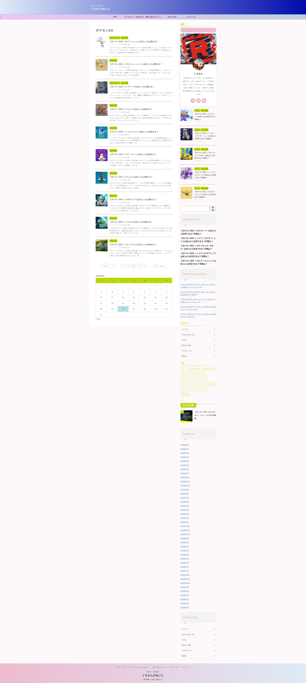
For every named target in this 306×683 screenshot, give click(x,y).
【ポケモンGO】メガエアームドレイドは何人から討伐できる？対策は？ (205, 194)
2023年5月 (184, 603)
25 (156, 266)
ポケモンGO (172, 17)
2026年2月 (184, 469)
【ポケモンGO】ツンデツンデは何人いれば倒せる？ (131, 86)
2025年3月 (184, 514)
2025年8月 (184, 494)
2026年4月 (184, 461)
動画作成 (185, 394)
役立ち (184, 656)
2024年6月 (184, 550)
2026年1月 (184, 473)
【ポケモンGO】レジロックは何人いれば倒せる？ (131, 109)
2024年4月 (184, 559)
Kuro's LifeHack (153, 672)
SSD (189, 374)
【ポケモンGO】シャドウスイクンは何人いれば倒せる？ (133, 131)
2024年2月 (184, 567)
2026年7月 (184, 449)
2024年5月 (184, 554)
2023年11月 (185, 579)
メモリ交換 (210, 384)
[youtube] (198, 100)
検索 (213, 208)
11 (123, 266)
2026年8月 (184, 445)
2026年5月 (184, 457)
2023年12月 (185, 575)
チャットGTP (186, 379)
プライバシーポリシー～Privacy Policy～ (133, 17)
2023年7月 (184, 595)
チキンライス (199, 374)
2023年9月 (184, 587)
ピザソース (186, 384)
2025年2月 (184, 518)
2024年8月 (184, 542)
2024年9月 (184, 538)
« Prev (105, 266)
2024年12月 (185, 526)
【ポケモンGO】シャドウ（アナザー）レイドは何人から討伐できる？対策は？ (205, 136)
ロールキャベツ (200, 389)
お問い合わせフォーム (153, 17)
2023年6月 (184, 599)
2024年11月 (185, 530)
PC (183, 374)
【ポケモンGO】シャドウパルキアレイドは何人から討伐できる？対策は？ (205, 175)
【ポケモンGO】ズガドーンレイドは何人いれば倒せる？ (133, 41)
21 (145, 303)
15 (145, 266)
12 (128, 266)
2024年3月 (184, 563)
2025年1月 (184, 522)
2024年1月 (184, 571)
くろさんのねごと (100, 8)
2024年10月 (185, 534)
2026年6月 (184, 453)
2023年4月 (184, 607)
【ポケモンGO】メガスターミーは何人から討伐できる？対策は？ (205, 116)
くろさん (195, 287)
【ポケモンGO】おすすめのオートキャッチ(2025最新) (205, 415)
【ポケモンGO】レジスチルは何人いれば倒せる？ (131, 222)
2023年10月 (185, 583)
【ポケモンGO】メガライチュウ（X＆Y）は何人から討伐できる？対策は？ (204, 155)
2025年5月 (184, 506)
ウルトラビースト (188, 634)
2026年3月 (184, 465)
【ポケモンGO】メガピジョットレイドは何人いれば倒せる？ (135, 64)
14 (139, 266)
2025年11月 (185, 481)
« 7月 (98, 319)
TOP (114, 17)
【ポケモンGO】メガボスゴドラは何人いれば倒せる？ (132, 199)
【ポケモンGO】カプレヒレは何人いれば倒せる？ (131, 177)
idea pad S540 (208, 369)
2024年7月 (184, 546)
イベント (185, 629)
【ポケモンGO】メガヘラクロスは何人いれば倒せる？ (132, 244)
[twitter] (193, 100)
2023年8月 (184, 591)
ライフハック (191, 17)
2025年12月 (185, 477)
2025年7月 (184, 498)
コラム (184, 640)
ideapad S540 (194, 369)
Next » (162, 266)
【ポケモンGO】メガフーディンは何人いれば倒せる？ (132, 154)
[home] (204, 100)
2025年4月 (184, 510)
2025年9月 (184, 489)
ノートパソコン (200, 379)
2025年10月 (185, 485)
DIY (183, 369)
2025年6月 (184, 502)
